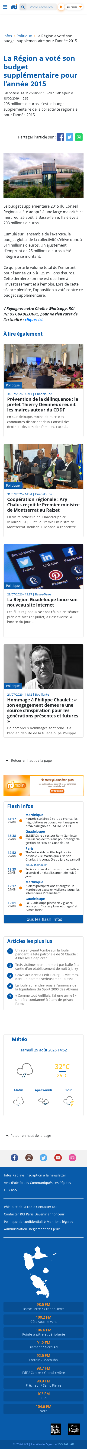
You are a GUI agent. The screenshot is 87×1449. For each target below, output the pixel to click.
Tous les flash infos (43, 919)
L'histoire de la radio (19, 1207)
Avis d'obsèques (16, 1182)
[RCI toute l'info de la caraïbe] (14, 7)
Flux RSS (10, 1190)
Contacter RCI (46, 1207)
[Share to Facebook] (60, 137)
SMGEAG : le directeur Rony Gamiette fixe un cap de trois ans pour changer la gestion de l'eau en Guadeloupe (53, 839)
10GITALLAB (65, 1444)
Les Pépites (62, 1182)
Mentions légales (60, 1221)
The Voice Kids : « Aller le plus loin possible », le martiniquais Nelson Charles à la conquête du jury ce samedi (53, 855)
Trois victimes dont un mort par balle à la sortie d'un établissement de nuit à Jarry (52, 872)
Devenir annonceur (49, 1214)
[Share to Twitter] (69, 137)
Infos (8, 1175)
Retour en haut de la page (31, 760)
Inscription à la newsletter (46, 1175)
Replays (19, 1175)
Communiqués (41, 1182)
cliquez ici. (34, 319)
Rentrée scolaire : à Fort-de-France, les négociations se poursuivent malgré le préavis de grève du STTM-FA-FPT (52, 822)
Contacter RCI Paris (19, 1214)
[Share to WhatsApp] (79, 137)
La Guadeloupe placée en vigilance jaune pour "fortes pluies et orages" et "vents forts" (51, 906)
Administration (15, 1229)
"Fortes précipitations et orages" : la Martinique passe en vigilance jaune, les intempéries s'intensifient (53, 889)
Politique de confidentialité (25, 1221)
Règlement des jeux (44, 1229)
